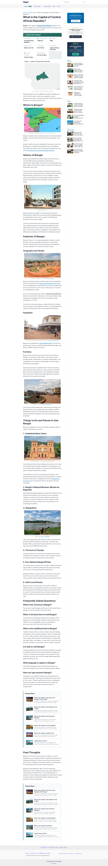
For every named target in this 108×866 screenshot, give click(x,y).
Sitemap (54, 863)
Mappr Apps (54, 847)
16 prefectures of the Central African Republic (40, 150)
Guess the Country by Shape (75, 47)
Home (25, 12)
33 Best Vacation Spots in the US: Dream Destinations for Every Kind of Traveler (79, 111)
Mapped (69, 61)
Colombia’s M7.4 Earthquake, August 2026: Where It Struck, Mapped (79, 82)
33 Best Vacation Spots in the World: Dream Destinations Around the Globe (79, 105)
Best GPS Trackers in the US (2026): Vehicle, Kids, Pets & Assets (78, 145)
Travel (68, 101)
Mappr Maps (63, 847)
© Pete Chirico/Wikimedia (45, 536)
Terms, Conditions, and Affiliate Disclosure (37, 853)
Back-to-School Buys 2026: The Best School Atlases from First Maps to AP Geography (79, 134)
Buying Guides (70, 130)
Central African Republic (44, 25)
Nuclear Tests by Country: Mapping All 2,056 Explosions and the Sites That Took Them (78, 65)
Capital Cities (32, 12)
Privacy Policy (63, 853)
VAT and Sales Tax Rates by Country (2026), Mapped (78, 88)
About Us (71, 853)
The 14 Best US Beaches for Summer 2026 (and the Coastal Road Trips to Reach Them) (78, 123)
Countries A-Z (45, 847)
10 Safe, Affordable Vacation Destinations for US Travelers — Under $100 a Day (79, 117)
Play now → (75, 54)
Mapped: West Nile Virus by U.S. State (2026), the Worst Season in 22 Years (78, 76)
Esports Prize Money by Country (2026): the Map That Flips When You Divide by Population (78, 71)
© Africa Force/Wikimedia (47, 404)
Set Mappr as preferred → (75, 36)
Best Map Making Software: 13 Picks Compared (78, 151)
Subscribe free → (75, 20)
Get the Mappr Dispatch (75, 15)
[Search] (84, 2)
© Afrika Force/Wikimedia (54, 340)
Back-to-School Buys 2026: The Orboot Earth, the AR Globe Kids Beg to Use (78, 140)
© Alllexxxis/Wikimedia (50, 278)
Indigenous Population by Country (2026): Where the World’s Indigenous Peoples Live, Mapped (79, 94)
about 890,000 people (45, 343)
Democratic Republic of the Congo (50, 283)
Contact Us (78, 853)
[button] (40, 6)
